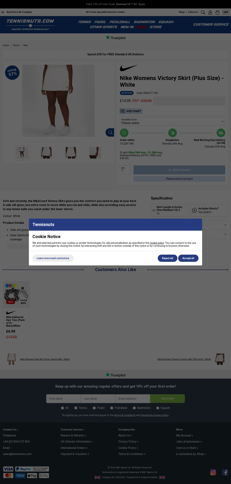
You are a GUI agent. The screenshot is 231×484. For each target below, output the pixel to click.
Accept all (188, 258)
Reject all (167, 258)
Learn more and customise (53, 258)
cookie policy (157, 242)
